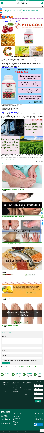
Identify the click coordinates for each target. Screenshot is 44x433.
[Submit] (43, 6)
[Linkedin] (8, 17)
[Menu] (2, 3)
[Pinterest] (10, 17)
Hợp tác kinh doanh (27, 389)
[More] (12, 17)
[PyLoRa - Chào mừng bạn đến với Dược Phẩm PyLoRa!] (22, 3)
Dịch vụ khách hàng (5, 391)
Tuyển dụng (26, 391)
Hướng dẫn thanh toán (17, 387)
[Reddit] (6, 17)
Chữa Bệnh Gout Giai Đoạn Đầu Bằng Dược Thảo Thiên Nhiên (13, 189)
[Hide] (0, 19)
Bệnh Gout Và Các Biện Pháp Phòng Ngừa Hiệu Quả (11, 243)
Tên (3, 345)
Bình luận (4, 336)
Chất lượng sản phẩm (6, 388)
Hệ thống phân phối (5, 389)
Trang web (4, 355)
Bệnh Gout (22, 9)
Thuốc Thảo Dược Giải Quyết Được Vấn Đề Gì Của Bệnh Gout (13, 216)
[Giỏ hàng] (42, 3)
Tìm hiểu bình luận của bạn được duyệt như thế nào (28, 366)
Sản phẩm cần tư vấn (38, 392)
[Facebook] (1, 7)
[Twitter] (4, 17)
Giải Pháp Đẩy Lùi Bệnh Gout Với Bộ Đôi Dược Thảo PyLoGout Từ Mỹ (18, 159)
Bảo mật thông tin (16, 389)
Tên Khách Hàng (37, 384)
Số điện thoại (36, 388)
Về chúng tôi (4, 384)
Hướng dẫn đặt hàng (17, 385)
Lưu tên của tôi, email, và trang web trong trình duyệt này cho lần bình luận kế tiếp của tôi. (20, 360)
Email (3, 350)
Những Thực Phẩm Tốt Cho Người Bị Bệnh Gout (10, 298)
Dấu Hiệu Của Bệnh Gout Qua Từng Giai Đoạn (10, 325)
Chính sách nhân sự (5, 386)
